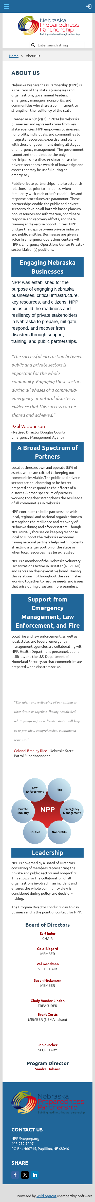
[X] (25, 1175)
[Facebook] (15, 1175)
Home (13, 55)
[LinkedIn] (35, 1175)
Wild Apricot (46, 1195)
